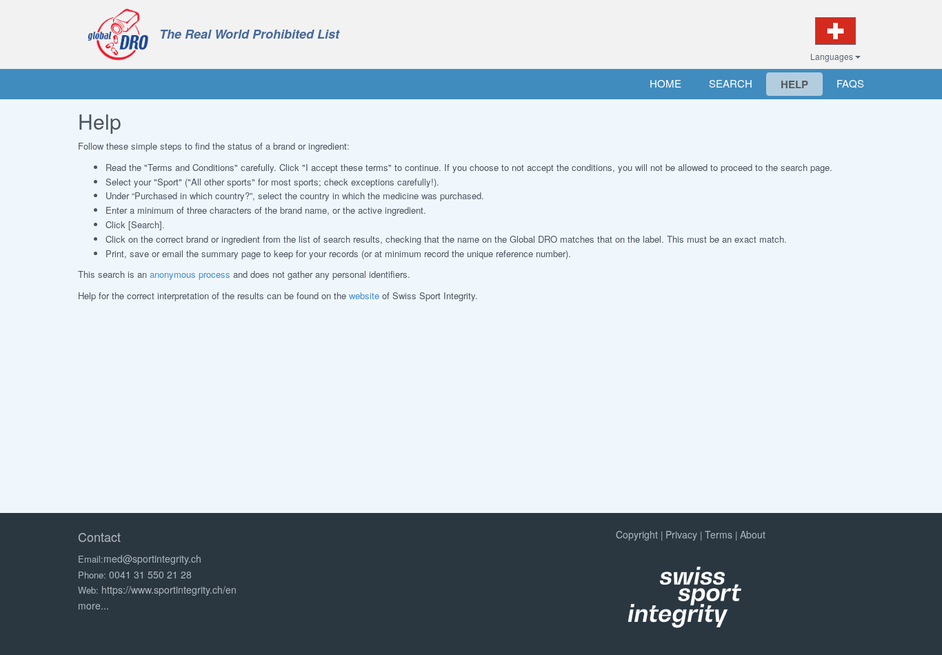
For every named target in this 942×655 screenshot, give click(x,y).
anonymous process (190, 274)
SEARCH (730, 83)
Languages (832, 56)
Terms (718, 534)
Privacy (681, 534)
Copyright (637, 534)
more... (93, 605)
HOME (665, 83)
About (752, 534)
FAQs (850, 83)
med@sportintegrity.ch (152, 558)
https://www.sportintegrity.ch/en (169, 589)
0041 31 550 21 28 (150, 574)
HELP (794, 84)
